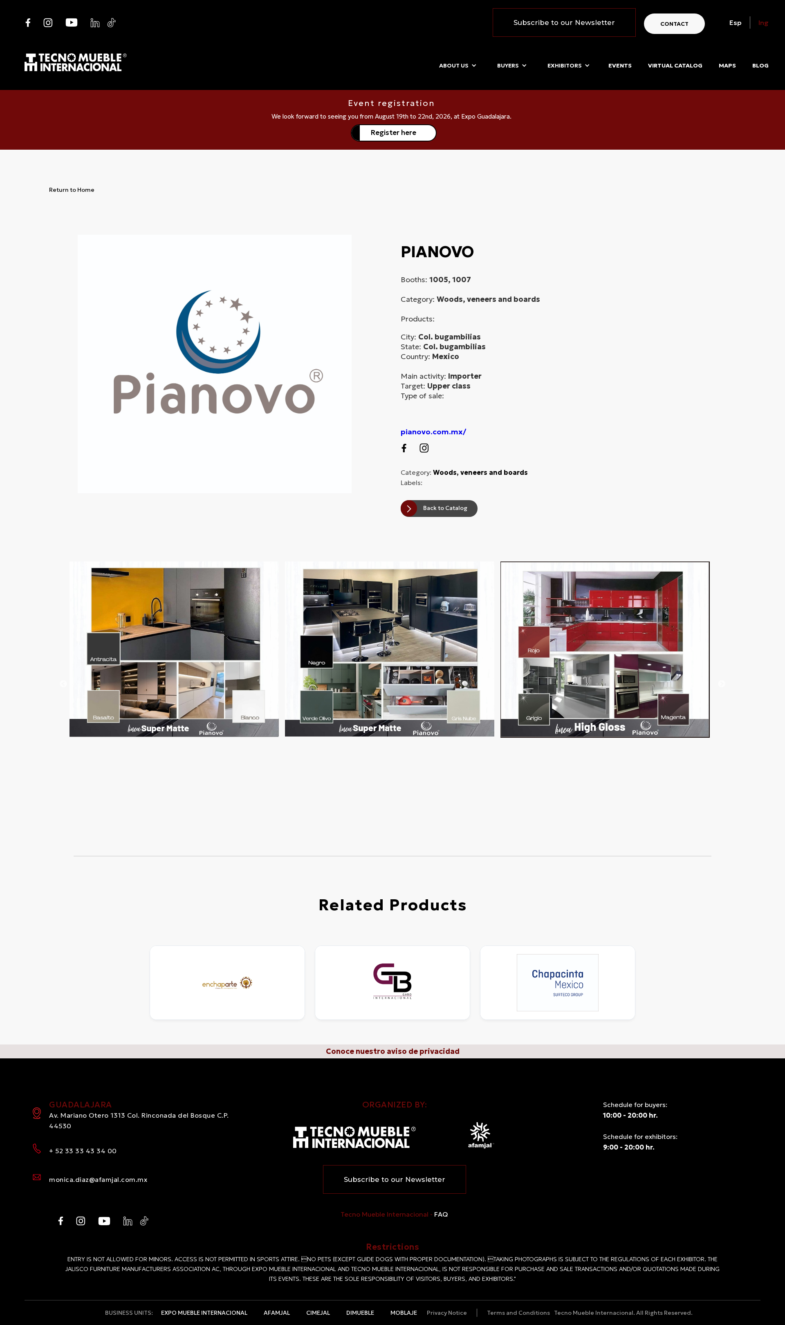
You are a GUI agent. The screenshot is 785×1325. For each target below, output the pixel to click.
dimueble (360, 1312)
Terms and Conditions (518, 1312)
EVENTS (620, 65)
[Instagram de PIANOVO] (424, 448)
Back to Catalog (445, 508)
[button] (458, 65)
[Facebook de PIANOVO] (403, 448)
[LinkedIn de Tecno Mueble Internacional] (95, 22)
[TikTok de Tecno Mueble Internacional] (111, 22)
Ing (763, 22)
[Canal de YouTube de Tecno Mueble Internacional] (71, 22)
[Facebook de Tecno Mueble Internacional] (27, 22)
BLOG (760, 65)
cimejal (318, 1312)
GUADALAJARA (139, 1114)
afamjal (277, 1312)
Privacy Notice (447, 1312)
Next (722, 684)
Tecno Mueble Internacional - (394, 1214)
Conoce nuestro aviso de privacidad (393, 1051)
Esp (735, 22)
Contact (674, 23)
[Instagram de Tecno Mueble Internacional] (48, 22)
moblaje (403, 1312)
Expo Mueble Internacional (204, 1312)
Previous (63, 684)
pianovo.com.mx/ (433, 431)
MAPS (727, 65)
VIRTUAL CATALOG (675, 65)
